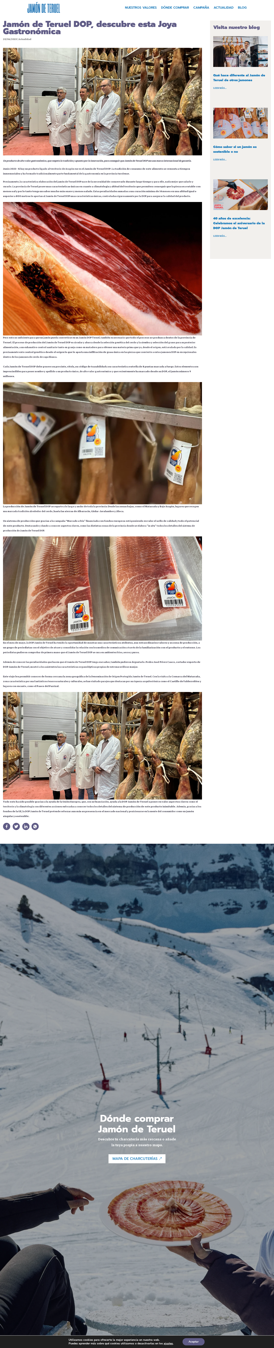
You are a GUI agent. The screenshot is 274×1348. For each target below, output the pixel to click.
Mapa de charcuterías (135, 1158)
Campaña (201, 8)
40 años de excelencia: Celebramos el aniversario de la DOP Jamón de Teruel (239, 223)
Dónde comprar (175, 8)
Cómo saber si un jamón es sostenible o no (235, 149)
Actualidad (223, 8)
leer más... (219, 88)
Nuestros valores (141, 8)
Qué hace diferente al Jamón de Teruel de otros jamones (239, 78)
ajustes (168, 1343)
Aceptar (194, 1342)
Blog (242, 8)
